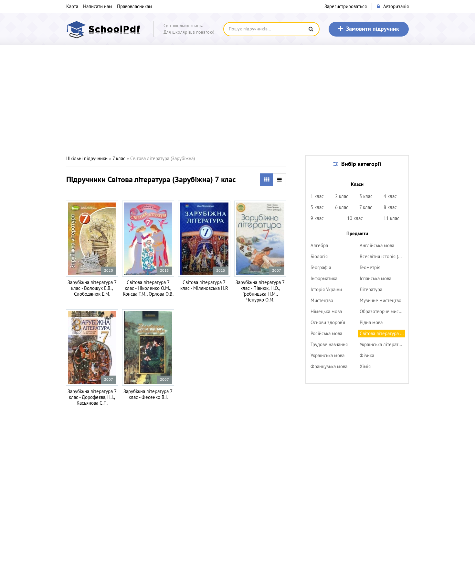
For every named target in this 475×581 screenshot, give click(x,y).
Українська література (382, 344)
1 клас (317, 196)
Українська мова (327, 355)
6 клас (341, 207)
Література (371, 289)
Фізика (367, 355)
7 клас (118, 158)
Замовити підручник (372, 29)
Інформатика (324, 278)
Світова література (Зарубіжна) (382, 333)
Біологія (319, 256)
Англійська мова (377, 245)
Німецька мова (326, 311)
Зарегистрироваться (345, 6)
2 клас (341, 196)
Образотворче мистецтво (382, 311)
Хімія (365, 366)
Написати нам (97, 6)
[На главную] (105, 29)
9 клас (317, 218)
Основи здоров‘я (328, 322)
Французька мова (329, 366)
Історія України (326, 289)
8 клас (390, 207)
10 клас (355, 218)
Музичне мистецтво (380, 300)
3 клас (366, 196)
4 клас (390, 196)
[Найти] (310, 29)
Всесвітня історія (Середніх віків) (382, 256)
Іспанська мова (375, 278)
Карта (72, 6)
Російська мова (326, 333)
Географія (321, 267)
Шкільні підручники (87, 158)
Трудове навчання (329, 344)
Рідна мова (371, 322)
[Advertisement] (237, 100)
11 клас (391, 218)
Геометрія (370, 267)
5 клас (317, 207)
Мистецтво (322, 300)
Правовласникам (134, 6)
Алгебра (319, 245)
